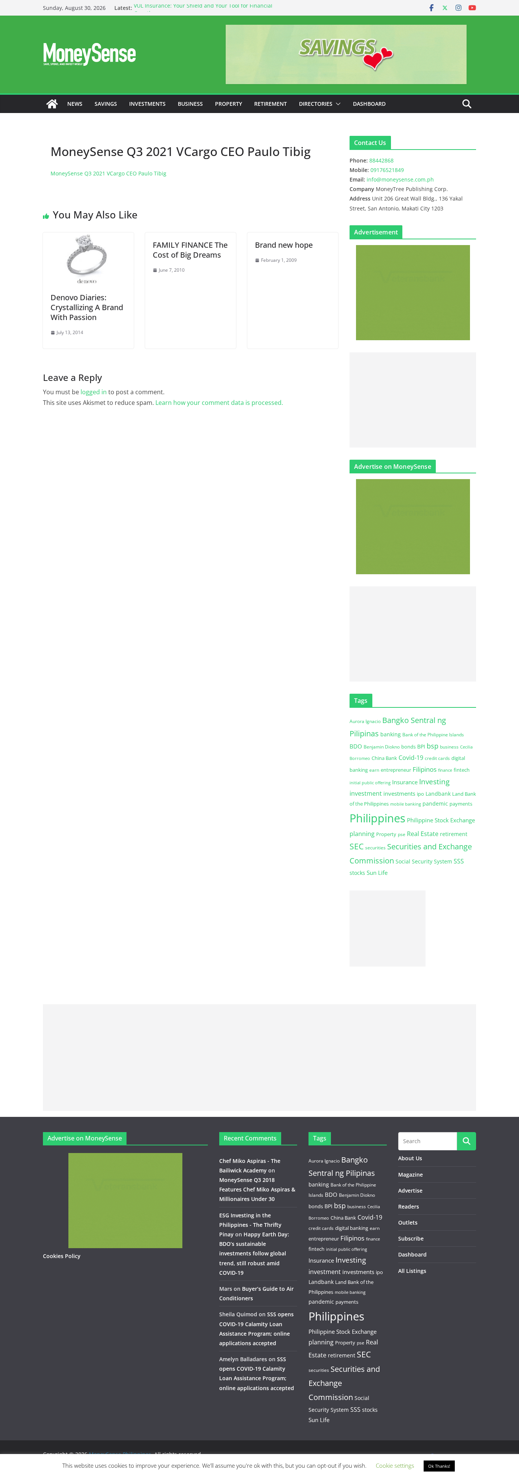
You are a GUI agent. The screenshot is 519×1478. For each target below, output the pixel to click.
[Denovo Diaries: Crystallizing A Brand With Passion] (88, 238)
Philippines (377, 818)
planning (362, 834)
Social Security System (424, 861)
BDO (356, 746)
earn (374, 770)
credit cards (437, 758)
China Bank (384, 758)
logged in (94, 392)
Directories (315, 103)
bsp (432, 745)
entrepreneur (396, 769)
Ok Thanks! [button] (439, 1466)
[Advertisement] (413, 400)
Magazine (410, 1174)
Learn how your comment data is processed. (219, 402)
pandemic (435, 803)
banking (390, 734)
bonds (408, 746)
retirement (453, 834)
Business (190, 103)
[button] (336, 104)
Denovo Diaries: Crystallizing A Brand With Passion (87, 307)
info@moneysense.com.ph (400, 179)
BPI (421, 746)
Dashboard (369, 103)
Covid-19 (411, 757)
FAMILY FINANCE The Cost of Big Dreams (190, 250)
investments (399, 793)
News (74, 103)
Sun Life (377, 872)
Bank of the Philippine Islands (433, 734)
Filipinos (425, 769)
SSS (459, 861)
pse (401, 834)
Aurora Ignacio (365, 721)
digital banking (351, 1228)
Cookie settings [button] (395, 1465)
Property (228, 103)
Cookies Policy (62, 1256)
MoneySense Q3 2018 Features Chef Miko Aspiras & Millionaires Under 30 (257, 1189)
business (449, 747)
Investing (434, 781)
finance (445, 770)
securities (375, 847)
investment (366, 793)
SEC (357, 846)
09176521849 (387, 170)
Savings (106, 103)
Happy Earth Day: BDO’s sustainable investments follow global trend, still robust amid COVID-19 (254, 1253)
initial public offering (370, 782)
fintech (462, 769)
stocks (357, 872)
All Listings (412, 1270)
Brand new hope (284, 245)
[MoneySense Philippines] (52, 104)
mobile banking (405, 804)
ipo (420, 793)
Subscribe (411, 1238)
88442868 (381, 160)
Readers (408, 1206)
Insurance (405, 782)
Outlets (408, 1222)
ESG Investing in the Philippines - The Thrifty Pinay (250, 1225)
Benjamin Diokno (382, 747)
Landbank (438, 793)
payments (460, 803)
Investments (147, 103)
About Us (410, 1158)
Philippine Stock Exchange (441, 820)
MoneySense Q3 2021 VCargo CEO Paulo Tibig (108, 173)
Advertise (410, 1190)
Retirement (270, 103)
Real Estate (422, 834)
